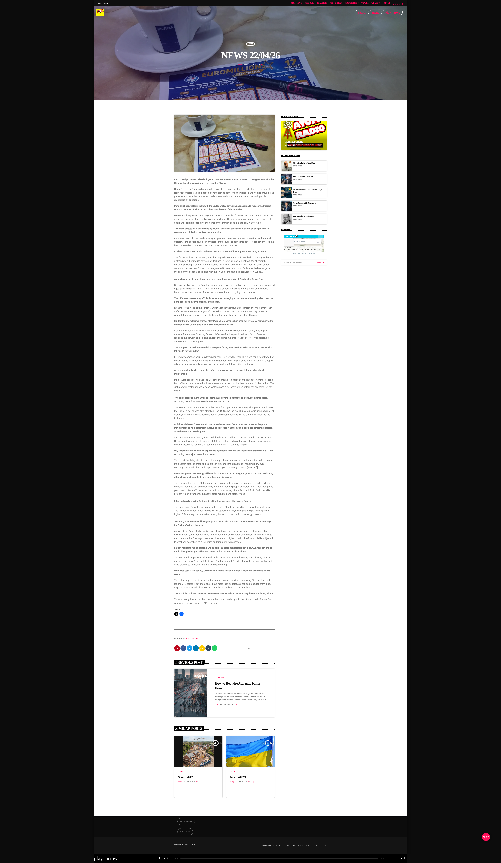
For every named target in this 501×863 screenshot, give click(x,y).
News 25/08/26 (186, 777)
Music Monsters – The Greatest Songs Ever (307, 191)
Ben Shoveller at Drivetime (303, 216)
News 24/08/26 (238, 777)
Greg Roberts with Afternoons (304, 203)
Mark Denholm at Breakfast (304, 163)
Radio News (220, 678)
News (250, 44)
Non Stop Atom (294, 141)
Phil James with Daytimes (303, 176)
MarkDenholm (193, 639)
